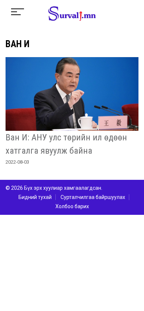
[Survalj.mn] (72, 14)
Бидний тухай (35, 197)
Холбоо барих (72, 206)
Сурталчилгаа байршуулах (93, 197)
